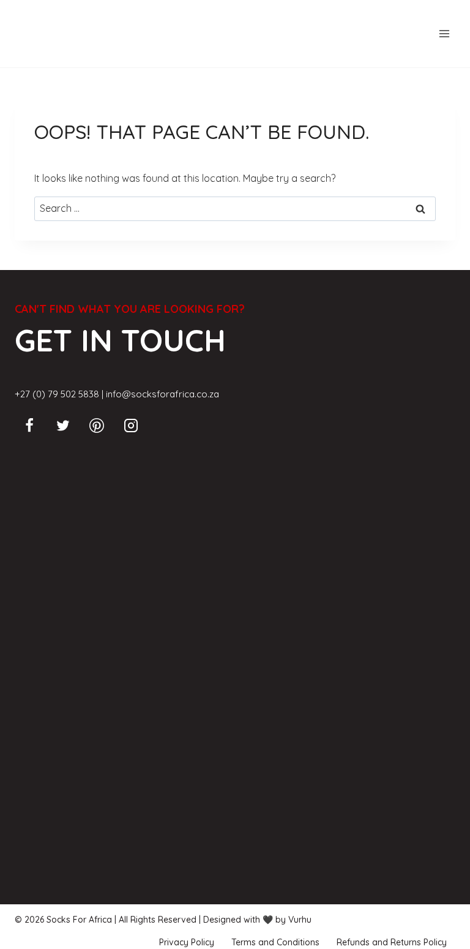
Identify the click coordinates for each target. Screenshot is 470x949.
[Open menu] (444, 33)
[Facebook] (29, 425)
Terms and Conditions (275, 942)
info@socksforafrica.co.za (162, 394)
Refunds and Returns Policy (392, 942)
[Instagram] (131, 425)
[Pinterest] (96, 425)
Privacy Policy (186, 942)
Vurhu (299, 919)
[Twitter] (63, 425)
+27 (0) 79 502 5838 (57, 394)
